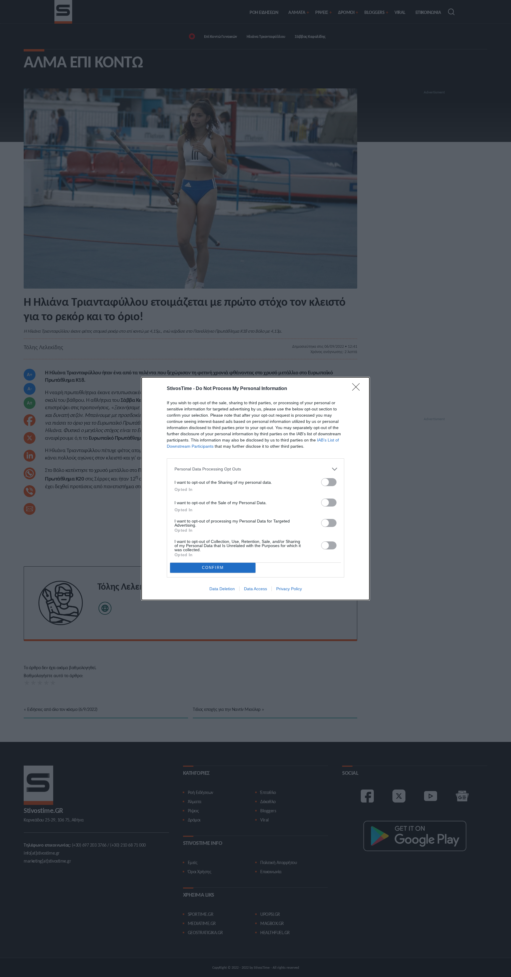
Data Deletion (222, 588)
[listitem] (255, 469)
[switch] (329, 482)
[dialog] (255, 488)
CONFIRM (213, 567)
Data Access (255, 588)
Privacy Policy (289, 588)
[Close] (357, 388)
